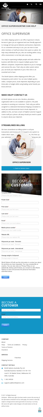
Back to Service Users (22, 168)
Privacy (24, 345)
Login (27, 4)
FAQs (3, 345)
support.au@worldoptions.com (14, 383)
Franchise (18, 358)
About (3, 342)
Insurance (5, 350)
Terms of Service (7, 347)
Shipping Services (7, 360)
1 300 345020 (31, 4)
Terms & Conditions (13, 345)
